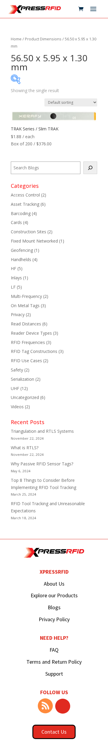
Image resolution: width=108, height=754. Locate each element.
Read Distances (26, 324)
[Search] (90, 168)
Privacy (18, 314)
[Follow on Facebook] (62, 706)
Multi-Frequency (26, 296)
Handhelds (21, 259)
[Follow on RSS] (45, 705)
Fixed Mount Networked (34, 241)
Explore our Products (54, 595)
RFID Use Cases (26, 360)
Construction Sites (28, 231)
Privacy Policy (54, 619)
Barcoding (21, 213)
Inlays (16, 278)
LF (13, 287)
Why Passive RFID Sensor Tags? (42, 464)
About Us (54, 583)
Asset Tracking (25, 204)
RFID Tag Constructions (34, 351)
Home (16, 39)
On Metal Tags (25, 305)
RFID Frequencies (28, 342)
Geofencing (22, 250)
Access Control (25, 195)
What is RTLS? (24, 447)
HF (13, 268)
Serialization (22, 379)
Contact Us (54, 731)
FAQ (54, 649)
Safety (17, 370)
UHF (15, 388)
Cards (16, 222)
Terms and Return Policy (54, 661)
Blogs (54, 607)
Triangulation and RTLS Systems (42, 431)
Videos (17, 406)
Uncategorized (25, 397)
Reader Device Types (31, 333)
